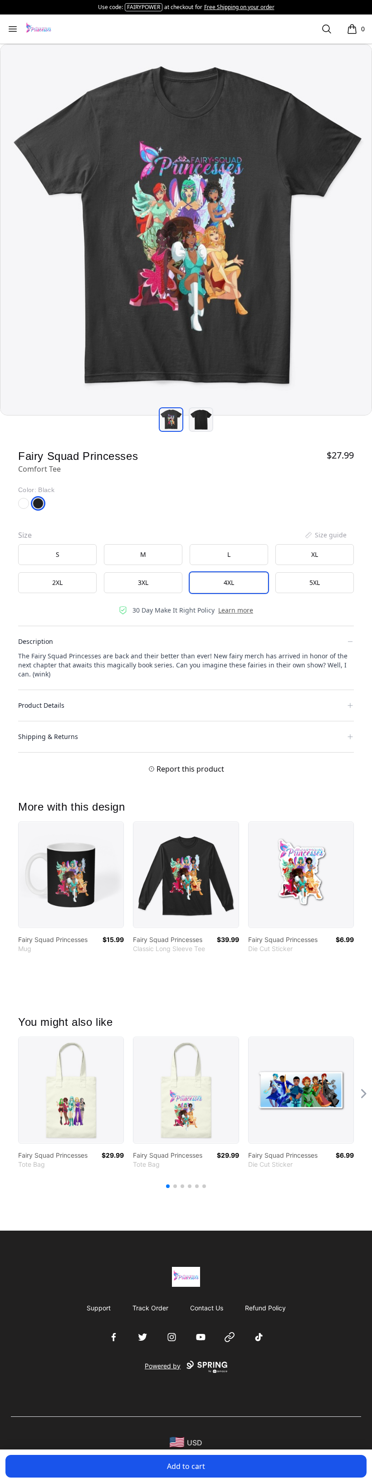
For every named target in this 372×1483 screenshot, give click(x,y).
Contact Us (206, 1308)
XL (314, 554)
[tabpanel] (186, 229)
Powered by (163, 1366)
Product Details (41, 705)
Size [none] (25, 535)
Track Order (150, 1308)
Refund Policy (265, 1308)
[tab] (171, 419)
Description (35, 641)
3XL (143, 582)
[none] (325, 535)
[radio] (57, 554)
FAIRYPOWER (143, 7)
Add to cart (186, 1466)
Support (99, 1308)
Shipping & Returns (48, 736)
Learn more (235, 610)
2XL (57, 582)
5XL (314, 582)
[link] (71, 874)
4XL (229, 582)
